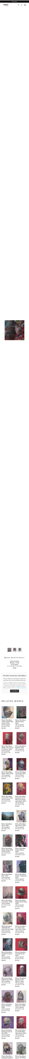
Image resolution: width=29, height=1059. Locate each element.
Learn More (14, 691)
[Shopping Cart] (22, 5)
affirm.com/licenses (21, 687)
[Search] (18, 5)
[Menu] (25, 5)
